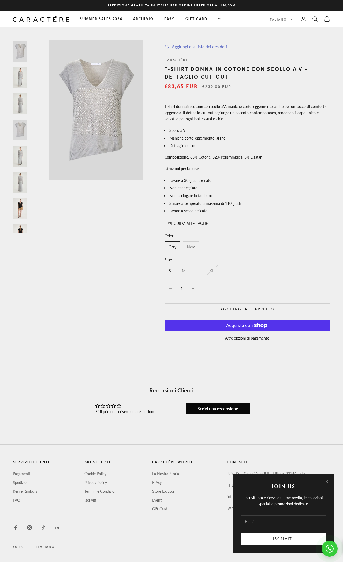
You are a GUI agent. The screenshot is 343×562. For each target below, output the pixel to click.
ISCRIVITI (283, 539)
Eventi (157, 500)
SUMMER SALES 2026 (101, 19)
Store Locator (163, 491)
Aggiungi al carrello (247, 309)
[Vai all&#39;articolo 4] (20, 130)
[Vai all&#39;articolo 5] (20, 156)
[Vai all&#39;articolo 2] (20, 77)
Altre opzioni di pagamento (247, 338)
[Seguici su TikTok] (43, 527)
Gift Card (159, 509)
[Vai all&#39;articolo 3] (20, 104)
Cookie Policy (95, 473)
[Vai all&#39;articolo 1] (20, 51)
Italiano (278, 19)
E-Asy (157, 482)
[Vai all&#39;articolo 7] (20, 209)
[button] (247, 223)
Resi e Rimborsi (25, 491)
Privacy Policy (95, 482)
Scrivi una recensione (217, 408)
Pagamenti (21, 473)
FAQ (16, 500)
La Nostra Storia (165, 473)
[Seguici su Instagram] (29, 527)
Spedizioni (21, 482)
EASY (169, 19)
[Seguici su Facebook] (15, 527)
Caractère (176, 60)
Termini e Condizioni (100, 491)
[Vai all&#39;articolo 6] (20, 182)
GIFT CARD (196, 19)
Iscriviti (90, 500)
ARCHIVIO (143, 19)
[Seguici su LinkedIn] (57, 527)
